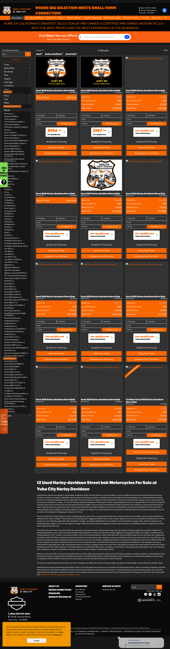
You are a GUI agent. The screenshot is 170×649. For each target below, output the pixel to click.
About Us (54, 586)
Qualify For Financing (56, 141)
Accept (36, 641)
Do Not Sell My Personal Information (81, 631)
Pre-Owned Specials (83, 597)
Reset (15, 59)
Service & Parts (111, 586)
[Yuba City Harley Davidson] (16, 10)
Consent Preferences (111, 631)
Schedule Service (108, 590)
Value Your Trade (56, 147)
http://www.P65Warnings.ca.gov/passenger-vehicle (60, 574)
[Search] (28, 54)
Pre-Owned (79, 592)
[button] (17, 18)
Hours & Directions (60, 590)
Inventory (81, 586)
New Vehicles (80, 590)
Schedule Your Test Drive (56, 153)
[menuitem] (17, 89)
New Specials (80, 594)
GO (127, 37)
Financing (54, 593)
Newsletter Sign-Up (60, 597)
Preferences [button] (57, 635)
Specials (78, 599)
